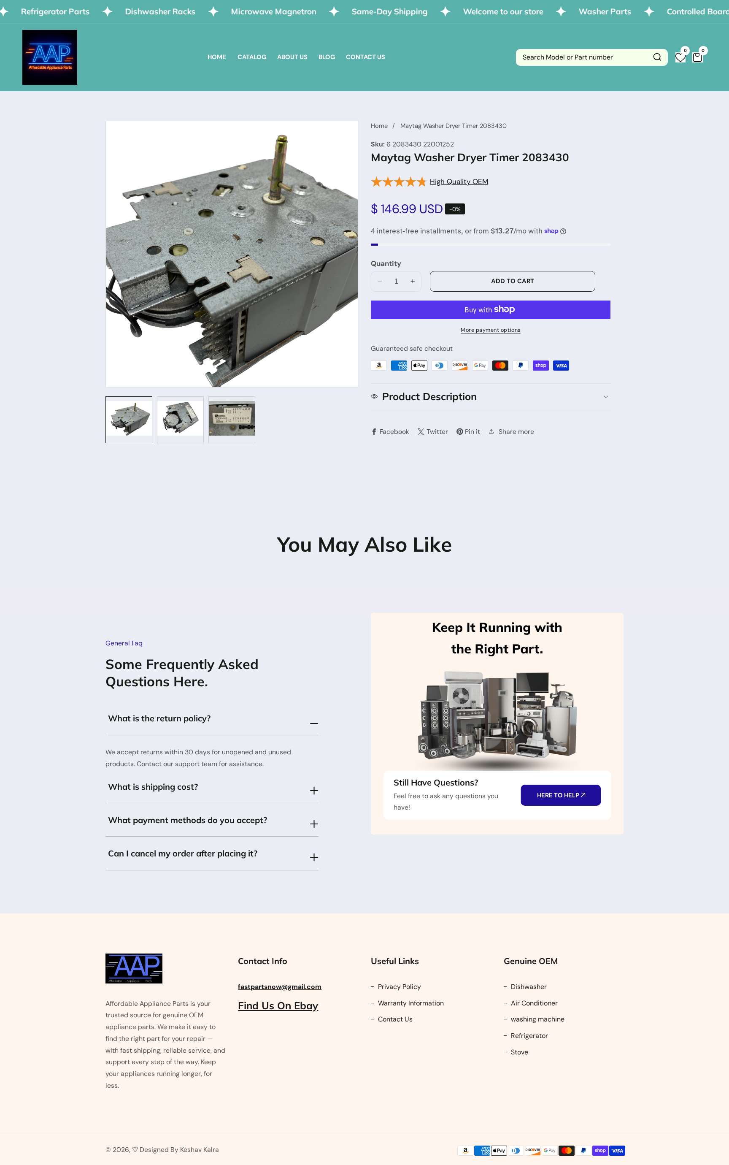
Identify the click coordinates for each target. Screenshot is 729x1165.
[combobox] (592, 57)
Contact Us (365, 57)
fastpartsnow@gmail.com (279, 986)
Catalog (252, 57)
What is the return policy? (159, 718)
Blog (327, 57)
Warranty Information (410, 1003)
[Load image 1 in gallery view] (128, 419)
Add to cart (512, 280)
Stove (518, 1052)
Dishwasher (528, 986)
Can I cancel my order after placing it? (182, 853)
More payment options (491, 329)
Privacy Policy (398, 986)
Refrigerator (528, 1035)
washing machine (536, 1019)
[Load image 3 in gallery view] (231, 419)
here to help (558, 795)
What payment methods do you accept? (187, 820)
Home (217, 57)
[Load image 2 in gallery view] (180, 419)
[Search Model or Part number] (657, 57)
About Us (292, 57)
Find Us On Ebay (278, 1005)
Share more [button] (516, 431)
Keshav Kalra (199, 1149)
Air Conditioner (533, 1003)
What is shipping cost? (153, 786)
